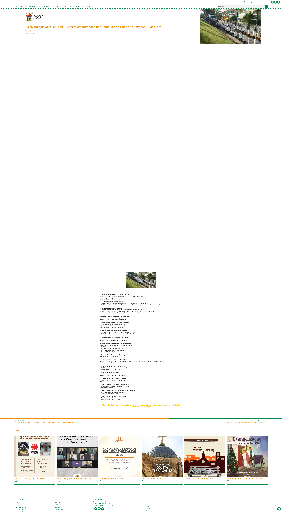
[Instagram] (272, 2)
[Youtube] (278, 2)
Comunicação (60, 6)
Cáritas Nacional (59, 509)
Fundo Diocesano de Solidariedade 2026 (112, 478)
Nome (148, 502)
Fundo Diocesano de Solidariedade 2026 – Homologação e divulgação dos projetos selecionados (31, 479)
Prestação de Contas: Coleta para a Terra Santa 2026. (158, 478)
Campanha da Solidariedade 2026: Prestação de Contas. (201, 478)
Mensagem (149, 510)
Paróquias (18, 505)
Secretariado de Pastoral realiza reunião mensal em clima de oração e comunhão (75, 479)
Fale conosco (86, 6)
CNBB (56, 505)
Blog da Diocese (19, 509)
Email (148, 506)
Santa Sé (57, 502)
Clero (39, 6)
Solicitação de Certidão (74, 6)
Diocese (22, 6)
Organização (31, 6)
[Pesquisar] (266, 6)
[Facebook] (275, 2)
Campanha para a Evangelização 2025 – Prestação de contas (245, 478)
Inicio (16, 6)
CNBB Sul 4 (58, 507)
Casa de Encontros (49, 6)
